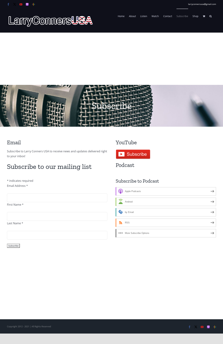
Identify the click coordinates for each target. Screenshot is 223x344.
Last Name (15, 223)
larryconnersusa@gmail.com (202, 4)
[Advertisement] (111, 58)
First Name (15, 205)
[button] (210, 16)
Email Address (17, 186)
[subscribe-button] (133, 150)
